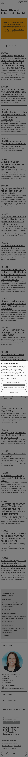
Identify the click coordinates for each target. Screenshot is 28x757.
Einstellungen (14, 393)
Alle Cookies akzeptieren (14, 382)
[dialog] (14, 378)
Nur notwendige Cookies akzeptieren (14, 387)
